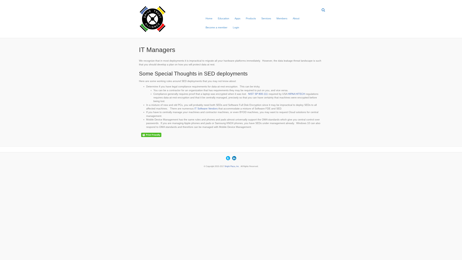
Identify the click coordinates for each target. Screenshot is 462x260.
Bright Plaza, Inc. (232, 166)
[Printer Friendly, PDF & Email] (151, 134)
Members (281, 18)
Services (266, 18)
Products (251, 18)
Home (209, 18)
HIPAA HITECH (296, 93)
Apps (237, 18)
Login (236, 27)
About (296, 18)
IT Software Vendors (206, 108)
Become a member (216, 27)
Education (223, 18)
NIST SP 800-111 (258, 93)
